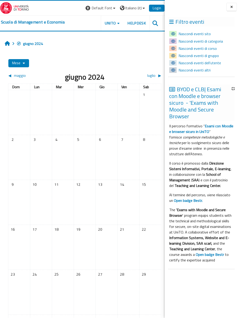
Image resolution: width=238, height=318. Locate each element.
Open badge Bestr (210, 254)
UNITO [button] (110, 23)
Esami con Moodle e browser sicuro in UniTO (201, 128)
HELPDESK (136, 23)
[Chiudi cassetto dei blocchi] (231, 7)
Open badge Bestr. (188, 200)
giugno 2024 (33, 43)
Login (156, 8)
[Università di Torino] (14, 7)
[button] (101, 8)
